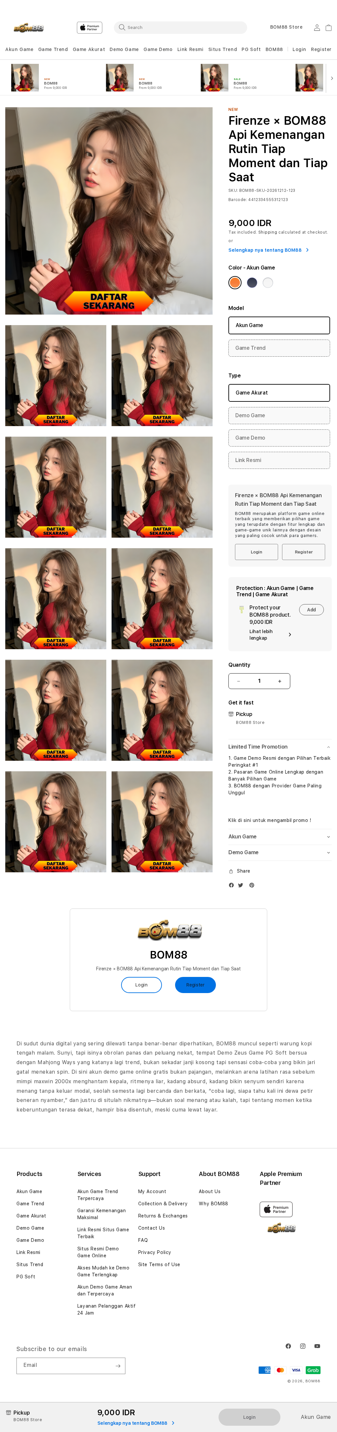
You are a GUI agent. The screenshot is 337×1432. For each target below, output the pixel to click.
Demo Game (124, 49)
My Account (152, 1191)
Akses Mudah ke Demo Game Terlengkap (103, 1271)
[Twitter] (242, 886)
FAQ (143, 1240)
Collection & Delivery (163, 1203)
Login (256, 552)
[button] (19, 49)
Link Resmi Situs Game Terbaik (103, 1233)
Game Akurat (89, 49)
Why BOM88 (213, 1203)
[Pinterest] (253, 886)
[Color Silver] (268, 282)
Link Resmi (190, 49)
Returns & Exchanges (163, 1215)
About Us (209, 1191)
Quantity (239, 665)
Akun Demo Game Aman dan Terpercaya (104, 1290)
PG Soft (251, 49)
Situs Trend (222, 49)
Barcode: (237, 199)
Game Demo (157, 49)
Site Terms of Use (159, 1264)
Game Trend (53, 49)
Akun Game (19, 49)
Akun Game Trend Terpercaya (97, 1195)
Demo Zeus (232, 1053)
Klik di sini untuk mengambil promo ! (269, 820)
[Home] (28, 28)
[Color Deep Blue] (252, 282)
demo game (119, 1072)
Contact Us (151, 1228)
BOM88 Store (286, 27)
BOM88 (274, 49)
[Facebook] (233, 886)
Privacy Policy (154, 1252)
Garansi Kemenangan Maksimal (101, 1214)
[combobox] (180, 27)
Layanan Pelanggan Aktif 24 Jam (106, 1309)
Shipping (267, 232)
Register (304, 552)
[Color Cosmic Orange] (235, 282)
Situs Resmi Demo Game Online (98, 1252)
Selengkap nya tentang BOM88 (265, 250)
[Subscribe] (118, 1366)
